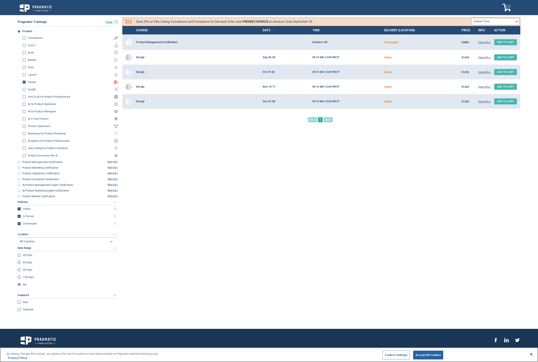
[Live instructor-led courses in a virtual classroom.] (114, 209)
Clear (109, 22)
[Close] (531, 354)
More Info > (113, 162)
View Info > (484, 42)
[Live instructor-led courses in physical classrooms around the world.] (114, 216)
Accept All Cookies (428, 355)
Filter (26, 17)
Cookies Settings (396, 355)
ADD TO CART (505, 42)
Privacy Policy (17, 357)
